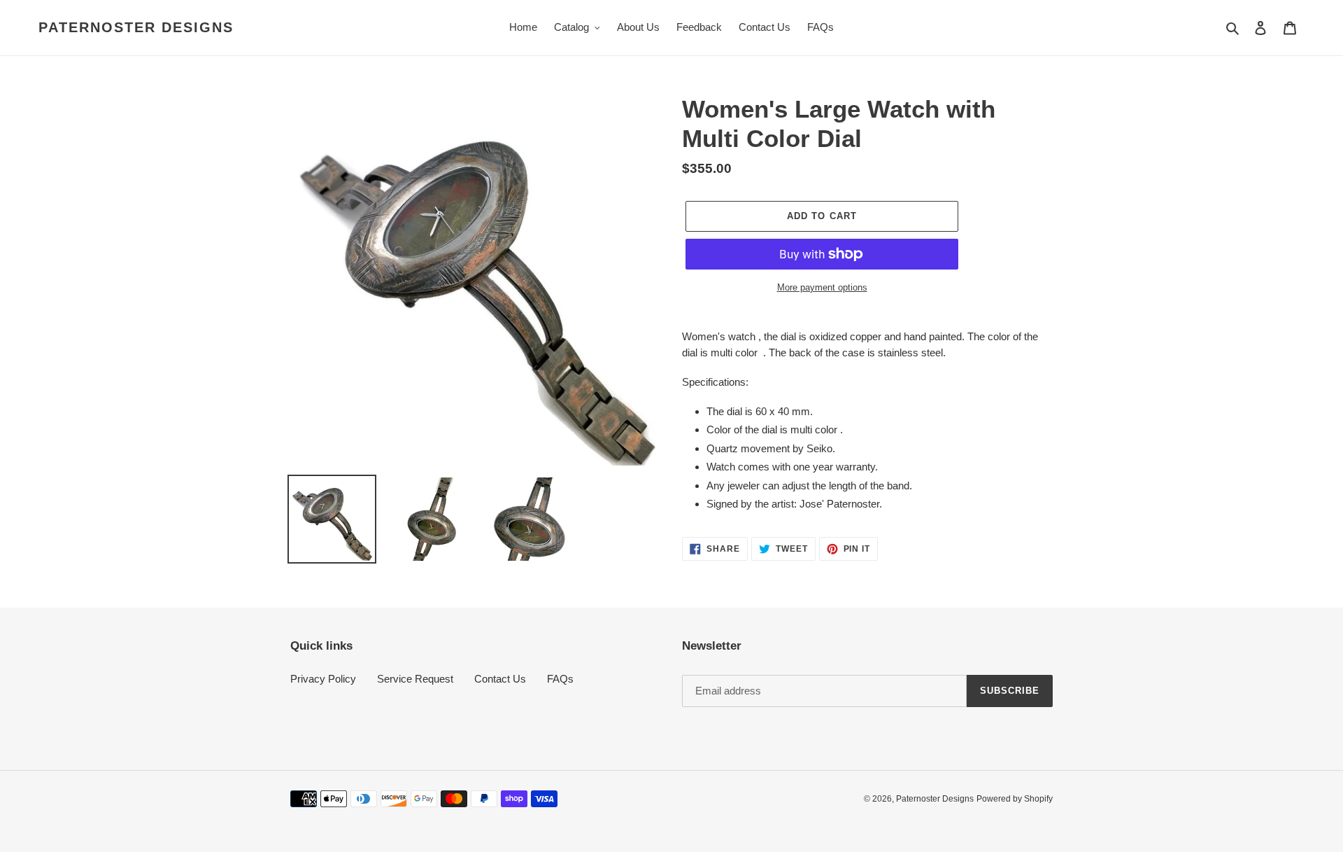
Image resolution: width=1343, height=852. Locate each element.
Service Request (415, 679)
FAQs (560, 679)
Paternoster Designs (136, 27)
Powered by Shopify (1014, 799)
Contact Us (500, 679)
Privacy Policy (323, 679)
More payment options (822, 287)
